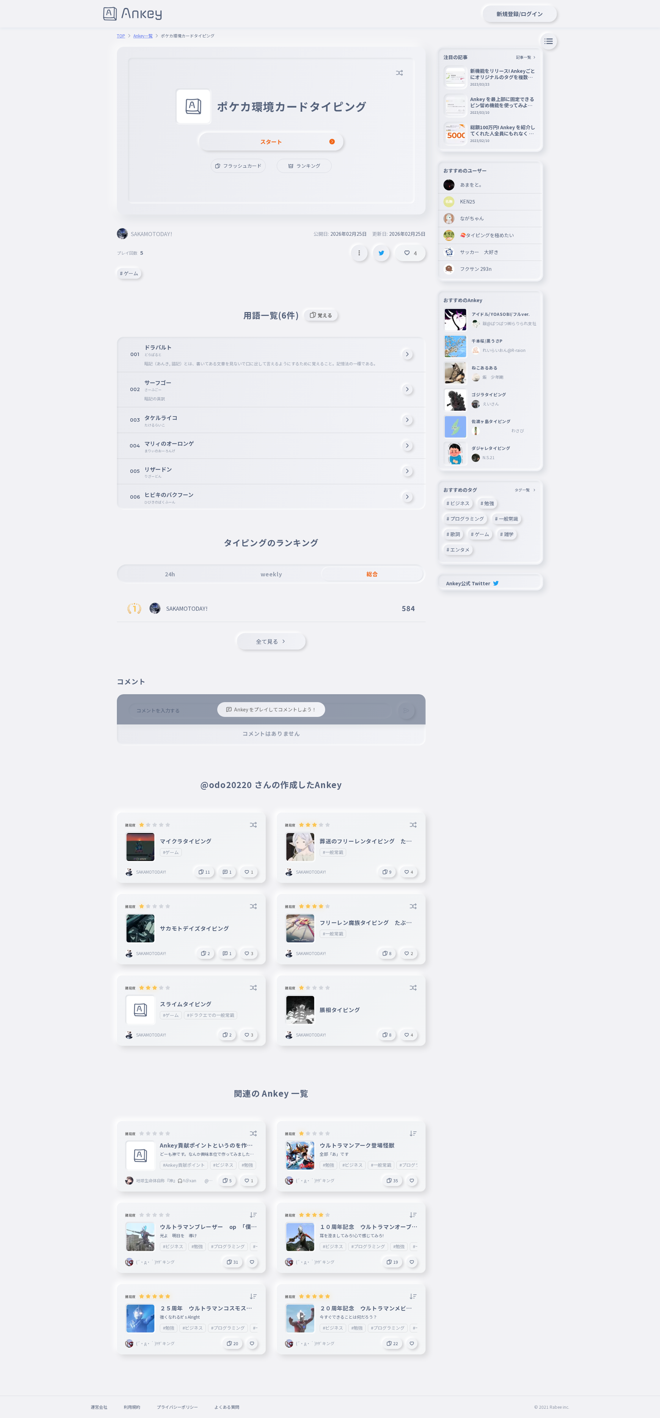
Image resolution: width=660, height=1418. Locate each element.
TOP (121, 35)
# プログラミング (465, 518)
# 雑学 (507, 534)
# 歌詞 (453, 534)
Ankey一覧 (143, 35)
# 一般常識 (506, 518)
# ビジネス (458, 503)
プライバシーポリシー (177, 1407)
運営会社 (99, 1407)
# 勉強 (487, 503)
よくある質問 (226, 1407)
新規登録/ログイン (520, 14)
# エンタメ (458, 549)
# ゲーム (129, 273)
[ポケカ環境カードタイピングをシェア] (381, 253)
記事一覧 (523, 57)
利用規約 (132, 1407)
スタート (271, 141)
